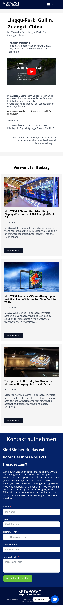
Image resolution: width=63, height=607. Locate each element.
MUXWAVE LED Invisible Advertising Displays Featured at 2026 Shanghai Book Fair (29, 214)
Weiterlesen (14, 250)
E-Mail (6, 519)
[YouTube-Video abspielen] (31, 71)
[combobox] (6, 537)
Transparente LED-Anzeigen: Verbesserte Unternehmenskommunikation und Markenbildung (33, 140)
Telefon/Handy (10, 532)
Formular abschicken (17, 578)
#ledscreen (24, 111)
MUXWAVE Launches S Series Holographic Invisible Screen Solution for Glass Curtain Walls (30, 299)
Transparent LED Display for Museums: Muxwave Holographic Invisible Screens (28, 382)
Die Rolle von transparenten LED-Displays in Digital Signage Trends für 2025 (30, 127)
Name (6, 507)
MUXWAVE (13, 32)
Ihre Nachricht (10, 557)
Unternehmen (10, 544)
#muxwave (13, 111)
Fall (24, 32)
